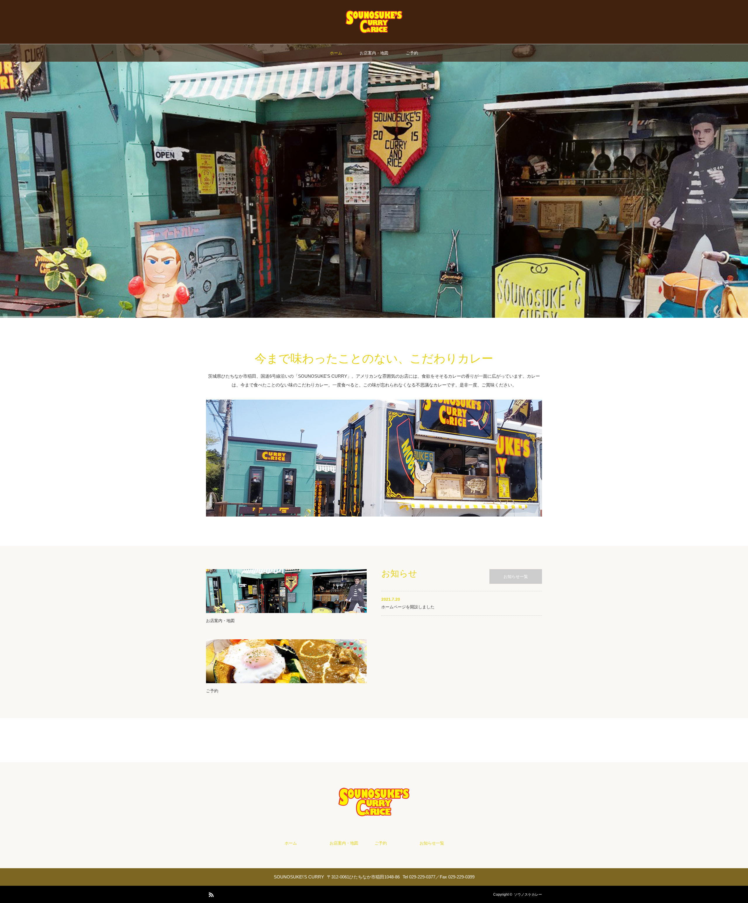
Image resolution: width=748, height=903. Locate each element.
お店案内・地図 (374, 53)
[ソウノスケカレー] (374, 32)
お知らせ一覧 (515, 576)
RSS (210, 893)
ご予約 (412, 53)
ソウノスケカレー (528, 894)
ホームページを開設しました (407, 607)
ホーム (336, 53)
